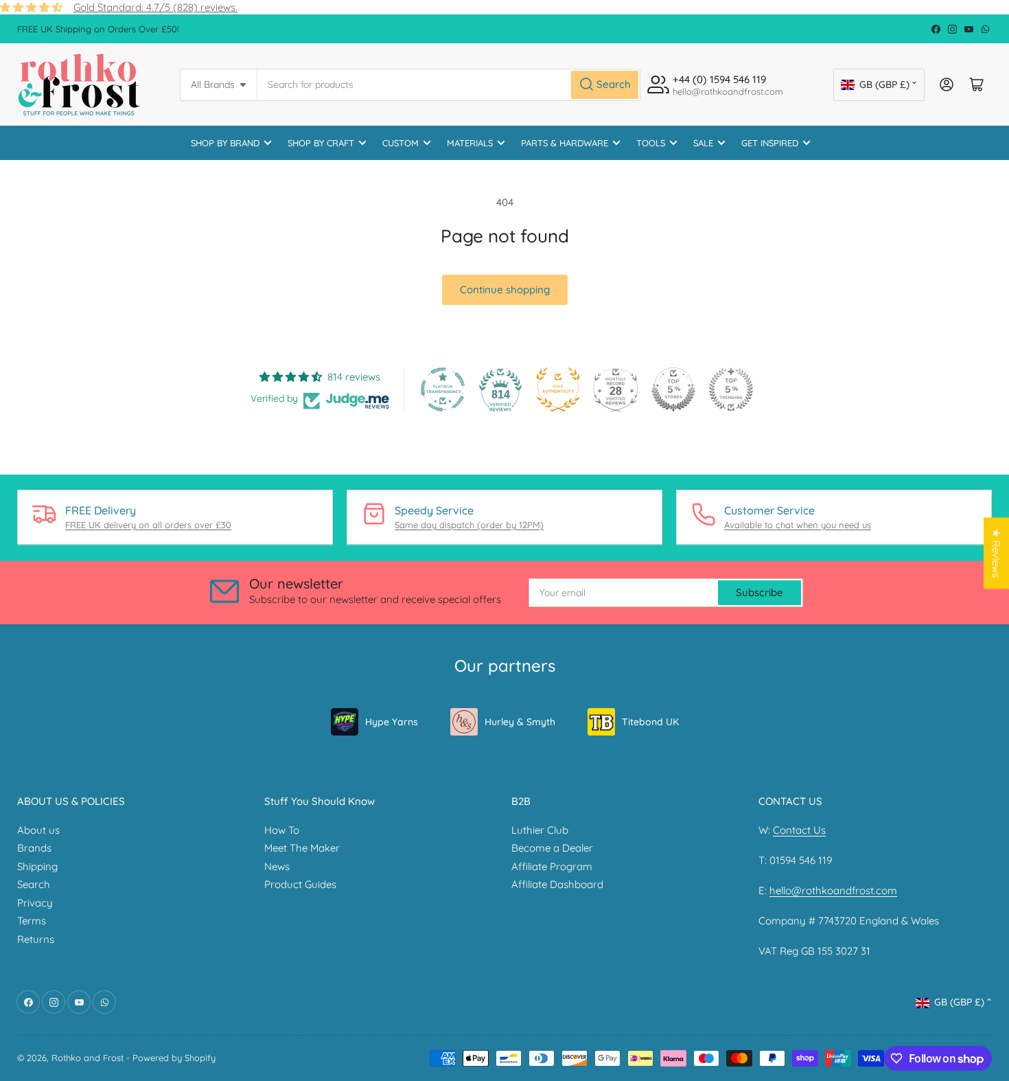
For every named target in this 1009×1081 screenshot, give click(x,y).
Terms (31, 920)
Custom (400, 142)
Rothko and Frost (87, 1057)
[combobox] (448, 85)
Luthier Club (539, 830)
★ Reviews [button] (996, 553)
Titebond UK (650, 722)
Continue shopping (505, 289)
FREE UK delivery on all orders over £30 (148, 524)
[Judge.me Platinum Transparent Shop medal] (443, 389)
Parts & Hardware (564, 142)
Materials (470, 142)
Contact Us (799, 830)
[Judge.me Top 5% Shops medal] (673, 389)
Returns (35, 939)
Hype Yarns (391, 722)
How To (281, 830)
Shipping (37, 866)
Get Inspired (769, 142)
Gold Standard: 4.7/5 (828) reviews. (155, 7)
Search (33, 884)
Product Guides (300, 884)
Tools (650, 142)
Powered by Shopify (174, 1057)
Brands (34, 847)
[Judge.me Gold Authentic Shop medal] (558, 389)
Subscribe (759, 592)
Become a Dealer (552, 847)
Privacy (35, 902)
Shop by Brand (225, 142)
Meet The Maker (302, 847)
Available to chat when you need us (797, 524)
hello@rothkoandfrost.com (833, 890)
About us (38, 830)
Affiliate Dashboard (557, 884)
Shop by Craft (321, 142)
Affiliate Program (551, 866)
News (277, 866)
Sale (703, 142)
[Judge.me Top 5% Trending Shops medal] (731, 389)
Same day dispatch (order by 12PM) (469, 524)
